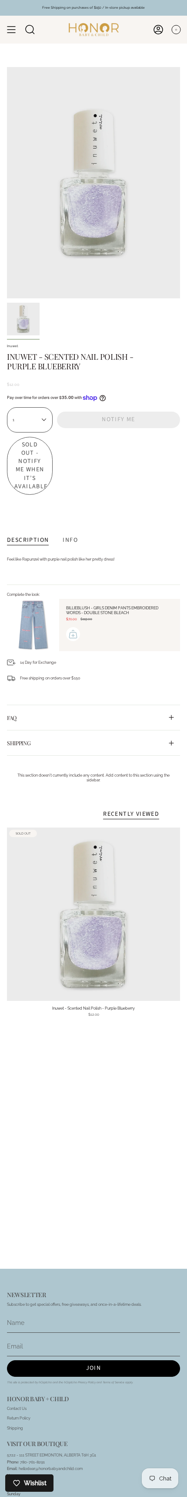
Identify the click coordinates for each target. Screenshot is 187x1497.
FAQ (12, 717)
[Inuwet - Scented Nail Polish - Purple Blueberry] (93, 914)
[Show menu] (11, 30)
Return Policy (18, 1418)
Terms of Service (113, 1382)
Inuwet (12, 346)
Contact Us (17, 1408)
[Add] (73, 634)
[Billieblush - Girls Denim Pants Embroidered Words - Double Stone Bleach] (33, 625)
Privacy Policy (87, 1382)
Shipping (18, 743)
